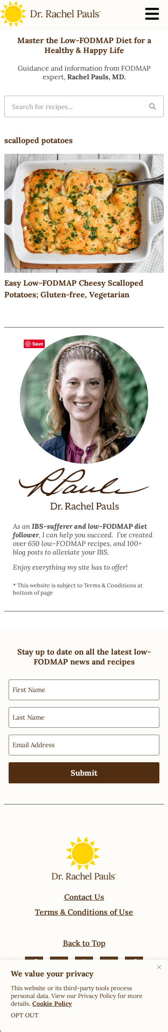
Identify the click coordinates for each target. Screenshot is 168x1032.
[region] (84, 996)
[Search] (152, 106)
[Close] (159, 967)
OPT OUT (24, 1015)
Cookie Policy (52, 1003)
